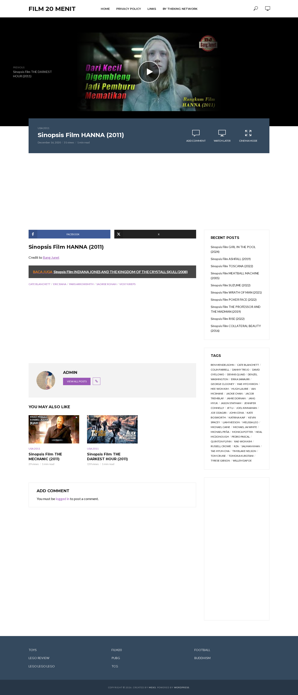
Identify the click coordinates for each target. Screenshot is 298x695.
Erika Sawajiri (240, 379)
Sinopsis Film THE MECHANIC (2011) (45, 456)
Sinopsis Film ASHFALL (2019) (231, 259)
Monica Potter (242, 431)
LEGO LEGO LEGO (42, 666)
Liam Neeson (231, 422)
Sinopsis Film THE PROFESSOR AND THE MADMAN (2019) (235, 309)
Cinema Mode (248, 140)
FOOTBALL (202, 650)
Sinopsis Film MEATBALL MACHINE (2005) (235, 275)
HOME (105, 8)
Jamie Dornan (236, 398)
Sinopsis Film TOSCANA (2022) (232, 266)
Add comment (196, 140)
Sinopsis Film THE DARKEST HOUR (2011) (107, 456)
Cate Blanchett (39, 284)
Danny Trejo (240, 369)
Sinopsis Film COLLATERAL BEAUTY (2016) (236, 328)
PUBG (115, 658)
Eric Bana (59, 284)
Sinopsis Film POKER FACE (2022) (234, 299)
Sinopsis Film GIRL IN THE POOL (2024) (233, 249)
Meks (152, 687)
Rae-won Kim (243, 441)
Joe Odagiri (218, 412)
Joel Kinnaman (246, 408)
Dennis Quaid (236, 374)
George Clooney (222, 384)
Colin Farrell (220, 369)
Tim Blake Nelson (244, 451)
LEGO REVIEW (39, 658)
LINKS (151, 8)
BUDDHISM (202, 658)
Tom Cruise (218, 455)
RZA (236, 446)
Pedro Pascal (241, 436)
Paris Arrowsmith (81, 284)
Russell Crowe (221, 446)
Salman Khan (250, 446)
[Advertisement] (149, 191)
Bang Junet (51, 257)
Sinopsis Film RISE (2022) (228, 319)
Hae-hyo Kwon (247, 384)
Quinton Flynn (221, 441)
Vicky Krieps (127, 284)
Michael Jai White (245, 427)
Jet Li (230, 408)
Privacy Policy (128, 8)
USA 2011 (43, 128)
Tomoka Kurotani (241, 455)
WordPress (181, 687)
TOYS (33, 650)
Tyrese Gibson (220, 460)
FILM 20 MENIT (52, 9)
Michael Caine (220, 427)
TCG (114, 666)
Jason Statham (231, 403)
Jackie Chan (234, 393)
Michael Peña (220, 431)
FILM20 (116, 650)
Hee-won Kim (220, 388)
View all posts (77, 381)
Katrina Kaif (237, 417)
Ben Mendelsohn (222, 364)
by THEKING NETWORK (180, 8)
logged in (62, 499)
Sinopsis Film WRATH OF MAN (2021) (236, 292)
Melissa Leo (250, 422)
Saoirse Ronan (106, 284)
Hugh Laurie (239, 388)
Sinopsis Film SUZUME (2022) (230, 285)
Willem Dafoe (242, 460)
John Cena (236, 412)
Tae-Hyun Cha (220, 451)
